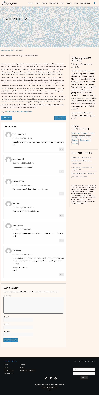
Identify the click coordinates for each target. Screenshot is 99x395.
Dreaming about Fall (78, 173)
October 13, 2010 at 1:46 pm (23, 207)
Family (74, 137)
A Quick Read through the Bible (82, 167)
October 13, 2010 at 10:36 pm (24, 229)
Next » (60, 118)
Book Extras (76, 133)
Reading (75, 140)
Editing (85, 133)
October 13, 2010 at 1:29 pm (23, 163)
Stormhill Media (52, 387)
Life (88, 137)
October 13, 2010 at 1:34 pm (23, 185)
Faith (91, 133)
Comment (7, 296)
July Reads (74, 177)
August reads (75, 157)
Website (6, 332)
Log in (49, 390)
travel (17, 112)
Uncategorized (9, 56)
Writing (19, 56)
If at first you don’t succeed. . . (81, 161)
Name (6, 317)
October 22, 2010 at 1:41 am (23, 254)
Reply (61, 149)
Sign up (84, 377)
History (82, 137)
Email (6, 324)
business (10, 112)
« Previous (6, 118)
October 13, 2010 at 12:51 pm (24, 138)
